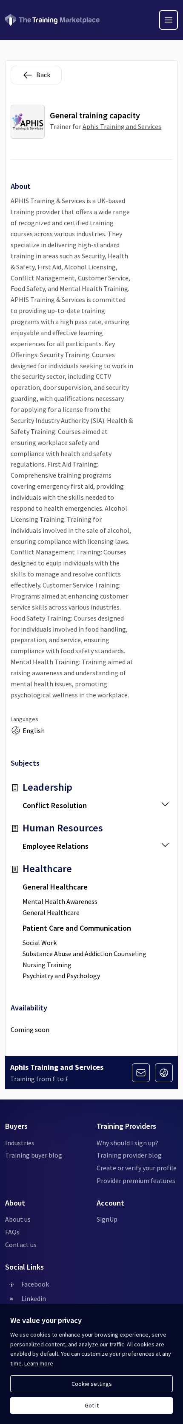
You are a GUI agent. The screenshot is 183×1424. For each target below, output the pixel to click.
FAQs (12, 1232)
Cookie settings (91, 1384)
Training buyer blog (33, 1155)
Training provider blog (129, 1155)
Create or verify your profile (137, 1168)
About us (18, 1219)
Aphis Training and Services (122, 126)
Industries (19, 1143)
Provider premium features (136, 1180)
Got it (92, 1405)
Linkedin (33, 1298)
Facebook (35, 1284)
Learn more (38, 1363)
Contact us (21, 1244)
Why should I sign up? (127, 1143)
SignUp (107, 1219)
